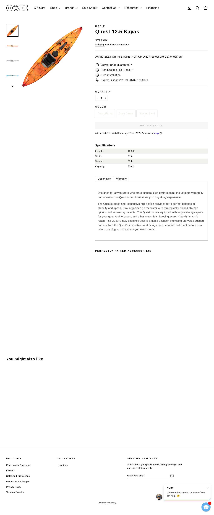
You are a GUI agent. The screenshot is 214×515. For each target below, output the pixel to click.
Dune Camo (126, 113)
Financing (152, 7)
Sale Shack (89, 7)
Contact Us (109, 7)
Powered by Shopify (107, 503)
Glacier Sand (147, 113)
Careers (10, 470)
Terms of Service (15, 492)
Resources (131, 7)
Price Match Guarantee (18, 465)
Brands (70, 7)
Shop (54, 7)
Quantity (103, 92)
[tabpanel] (151, 211)
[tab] (104, 179)
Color (100, 107)
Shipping (99, 44)
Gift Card (40, 7)
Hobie (100, 26)
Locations (62, 465)
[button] (206, 507)
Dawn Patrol (105, 113)
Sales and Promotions (18, 476)
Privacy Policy (13, 487)
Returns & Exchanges (17, 481)
